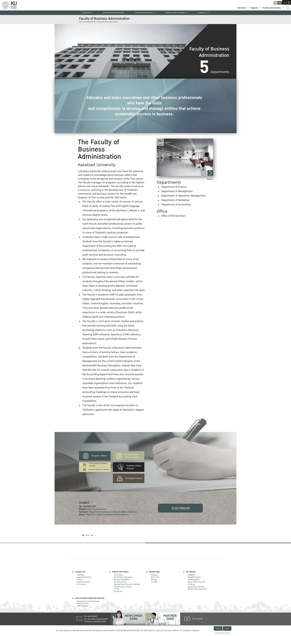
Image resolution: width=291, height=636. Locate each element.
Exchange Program (134, 478)
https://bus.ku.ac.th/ (96, 509)
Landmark (81, 575)
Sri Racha (191, 584)
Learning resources (84, 577)
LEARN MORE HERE (222, 632)
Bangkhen (191, 575)
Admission (242, 7)
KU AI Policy (118, 575)
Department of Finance (174, 187)
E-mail (116, 589)
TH (276, 2)
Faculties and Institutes (272, 7)
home (80, 22)
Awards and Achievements (113, 12)
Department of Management (177, 191)
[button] (210, 173)
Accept (227, 628)
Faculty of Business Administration (107, 22)
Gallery (210, 179)
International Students (143, 12)
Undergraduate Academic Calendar (98, 464)
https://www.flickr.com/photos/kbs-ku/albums (107, 514)
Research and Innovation (175, 12)
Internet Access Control (122, 586)
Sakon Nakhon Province (197, 580)
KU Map (154, 579)
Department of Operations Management (183, 196)
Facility (80, 579)
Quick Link (155, 577)
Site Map (154, 582)
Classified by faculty (90, 22)
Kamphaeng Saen (194, 577)
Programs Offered (99, 455)
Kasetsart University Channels (88, 601)
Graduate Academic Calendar (99, 469)
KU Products (81, 584)
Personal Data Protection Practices (127, 584)
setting (218, 628)
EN (280, 2)
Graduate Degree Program (134, 467)
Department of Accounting (175, 205)
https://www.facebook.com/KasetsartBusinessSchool (113, 512)
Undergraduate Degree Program (132, 456)
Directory (154, 575)
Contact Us (202, 12)
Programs (254, 7)
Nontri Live (118, 591)
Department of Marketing (175, 200)
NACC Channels (83, 603)
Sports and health (83, 582)
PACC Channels (82, 606)
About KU (86, 12)
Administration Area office (197, 588)
